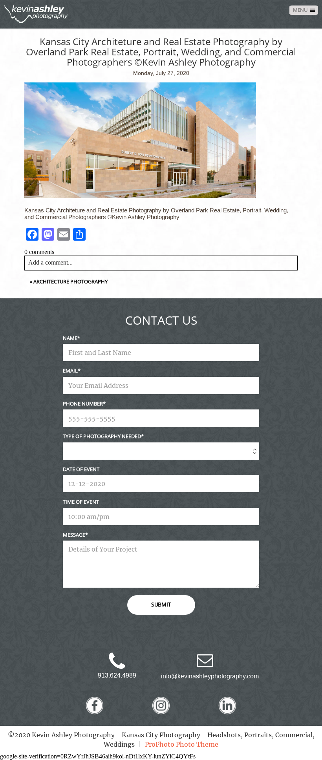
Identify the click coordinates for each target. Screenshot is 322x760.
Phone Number (83, 403)
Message (74, 534)
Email (70, 370)
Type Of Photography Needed (102, 436)
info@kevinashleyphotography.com (210, 676)
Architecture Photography (70, 281)
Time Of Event (81, 501)
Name (70, 338)
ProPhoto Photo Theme (181, 744)
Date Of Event (81, 469)
